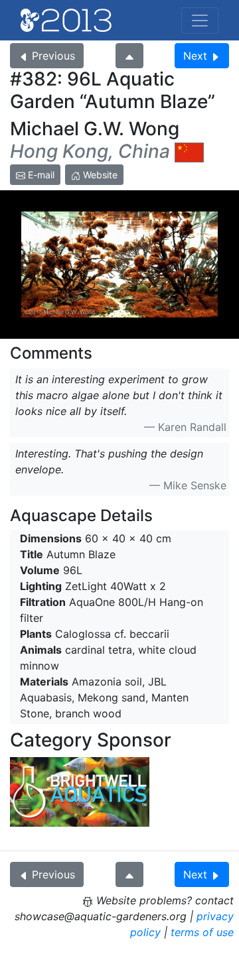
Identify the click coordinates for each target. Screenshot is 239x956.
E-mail (39, 174)
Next (195, 55)
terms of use (202, 932)
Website (99, 174)
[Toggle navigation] (199, 20)
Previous (53, 55)
